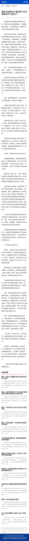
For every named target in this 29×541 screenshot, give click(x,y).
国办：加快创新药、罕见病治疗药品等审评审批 (13, 423)
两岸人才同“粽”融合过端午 (10, 499)
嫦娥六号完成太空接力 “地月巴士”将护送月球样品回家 (14, 454)
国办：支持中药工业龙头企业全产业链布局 (13, 408)
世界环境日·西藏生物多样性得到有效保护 (14, 484)
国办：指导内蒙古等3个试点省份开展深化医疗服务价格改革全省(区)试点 (14, 392)
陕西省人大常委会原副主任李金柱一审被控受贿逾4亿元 (13, 469)
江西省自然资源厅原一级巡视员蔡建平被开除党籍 (13, 438)
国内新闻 (14, 6)
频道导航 (25, 2)
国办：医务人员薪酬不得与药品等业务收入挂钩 (13, 377)
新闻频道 (8, 6)
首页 (2, 6)
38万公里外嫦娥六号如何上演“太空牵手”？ (13, 514)
